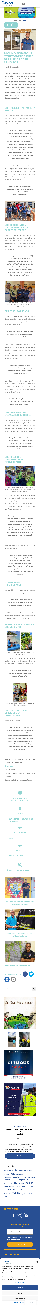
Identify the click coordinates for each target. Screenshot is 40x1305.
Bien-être (21, 1170)
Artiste (15, 1170)
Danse (17, 1174)
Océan (22, 1183)
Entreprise (14, 1177)
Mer (26, 1180)
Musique (7, 1183)
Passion (28, 1183)
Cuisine (6, 1174)
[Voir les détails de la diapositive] (20, 12)
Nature (17, 1183)
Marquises (22, 1180)
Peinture (6, 1186)
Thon (25, 1194)
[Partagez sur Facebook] (25, 974)
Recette (12, 1189)
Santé (27, 1190)
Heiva (12, 1180)
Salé (24, 1189)
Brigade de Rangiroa (16, 856)
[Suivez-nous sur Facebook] (14, 1214)
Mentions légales (19, 1302)
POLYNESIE (16, 1186)
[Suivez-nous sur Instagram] (20, 1214)
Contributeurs (9, 1258)
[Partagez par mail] (13, 979)
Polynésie (24, 1186)
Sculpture (32, 1190)
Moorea (29, 1180)
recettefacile (19, 1190)
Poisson (11, 1186)
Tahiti (15, 1193)
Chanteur (25, 1170)
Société (11, 24)
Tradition (29, 1194)
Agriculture (7, 1170)
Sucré (10, 1194)
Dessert (21, 1174)
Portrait (31, 1186)
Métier (12, 1183)
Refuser (20, 1293)
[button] (37, 1262)
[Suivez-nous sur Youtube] (26, 1214)
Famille (33, 1177)
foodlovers (7, 1180)
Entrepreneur (8, 1177)
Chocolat (30, 1170)
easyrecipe (28, 1174)
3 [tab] (24, 20)
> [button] (33, 11)
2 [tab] (20, 20)
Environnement (24, 1177)
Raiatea (6, 1190)
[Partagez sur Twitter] (31, 974)
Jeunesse (16, 1180)
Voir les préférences (20, 1298)
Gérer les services (19, 1282)
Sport (6, 1193)
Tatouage (21, 1194)
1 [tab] (15, 20)
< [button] (6, 11)
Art (11, 1170)
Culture (11, 1173)
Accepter (20, 1288)
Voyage (6, 1196)
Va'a (32, 1194)
